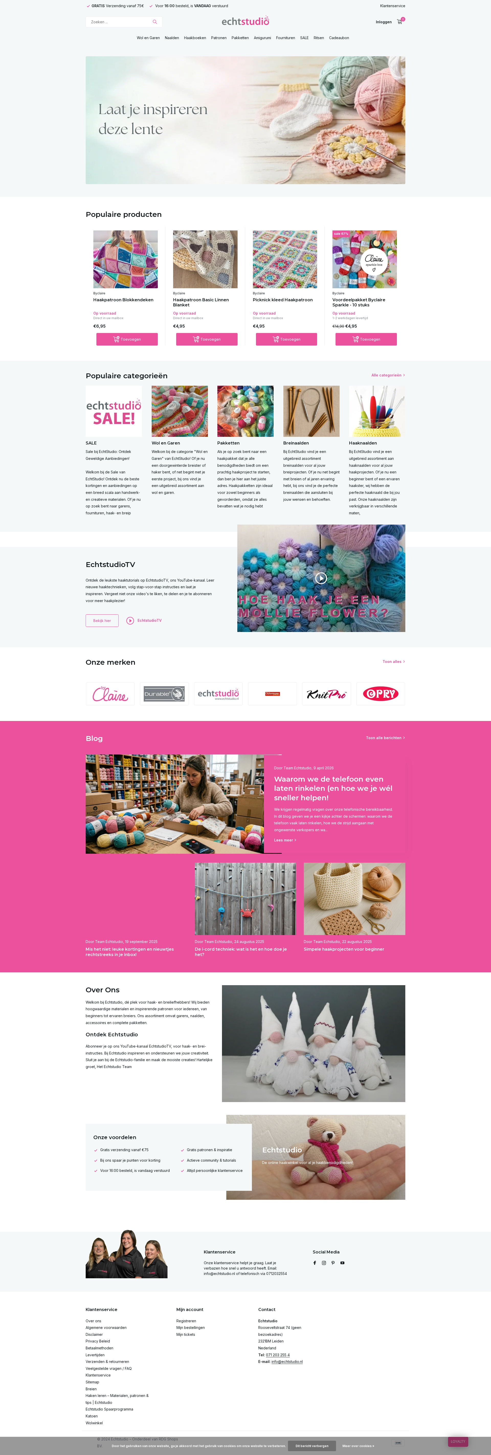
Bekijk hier (102, 620)
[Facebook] (315, 1263)
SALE (304, 38)
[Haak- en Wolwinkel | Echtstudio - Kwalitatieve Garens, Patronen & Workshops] (245, 22)
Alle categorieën (386, 375)
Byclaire (99, 293)
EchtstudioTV (149, 620)
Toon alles (392, 661)
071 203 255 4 (278, 1355)
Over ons (93, 1321)
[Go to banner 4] (245, 120)
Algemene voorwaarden (106, 1327)
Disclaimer (94, 1334)
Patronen (219, 38)
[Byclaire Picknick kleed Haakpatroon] (285, 259)
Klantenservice (392, 6)
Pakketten (240, 38)
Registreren (186, 1321)
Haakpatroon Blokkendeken (123, 299)
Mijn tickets (185, 1334)
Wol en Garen (148, 38)
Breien (91, 1389)
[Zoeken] (155, 21)
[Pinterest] (333, 1263)
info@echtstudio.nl (287, 1361)
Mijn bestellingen (190, 1327)
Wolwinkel (94, 1423)
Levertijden (95, 1355)
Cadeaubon (339, 38)
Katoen (92, 1416)
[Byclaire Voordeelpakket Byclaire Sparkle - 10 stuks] (364, 259)
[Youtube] (342, 1263)
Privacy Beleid (98, 1341)
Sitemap (92, 1382)
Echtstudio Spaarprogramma (109, 1409)
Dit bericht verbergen (312, 1446)
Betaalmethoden (99, 1348)
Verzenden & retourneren (107, 1361)
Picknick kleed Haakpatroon (283, 299)
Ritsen (319, 38)
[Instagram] (324, 1263)
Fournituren (285, 38)
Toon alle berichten (383, 738)
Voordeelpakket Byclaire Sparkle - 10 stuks (358, 302)
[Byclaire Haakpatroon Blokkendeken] (125, 259)
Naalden (172, 38)
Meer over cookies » (358, 1446)
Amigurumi (262, 38)
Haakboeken (195, 38)
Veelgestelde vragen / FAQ (109, 1368)
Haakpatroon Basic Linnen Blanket (201, 302)
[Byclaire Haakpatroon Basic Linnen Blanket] (205, 259)
